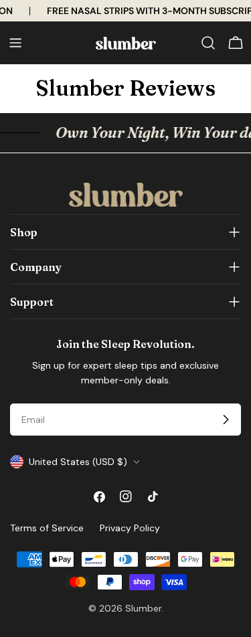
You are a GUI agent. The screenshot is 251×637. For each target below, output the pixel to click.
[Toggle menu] (15, 42)
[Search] (208, 42)
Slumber (143, 608)
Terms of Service (47, 528)
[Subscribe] (226, 419)
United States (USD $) (78, 462)
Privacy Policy (130, 528)
